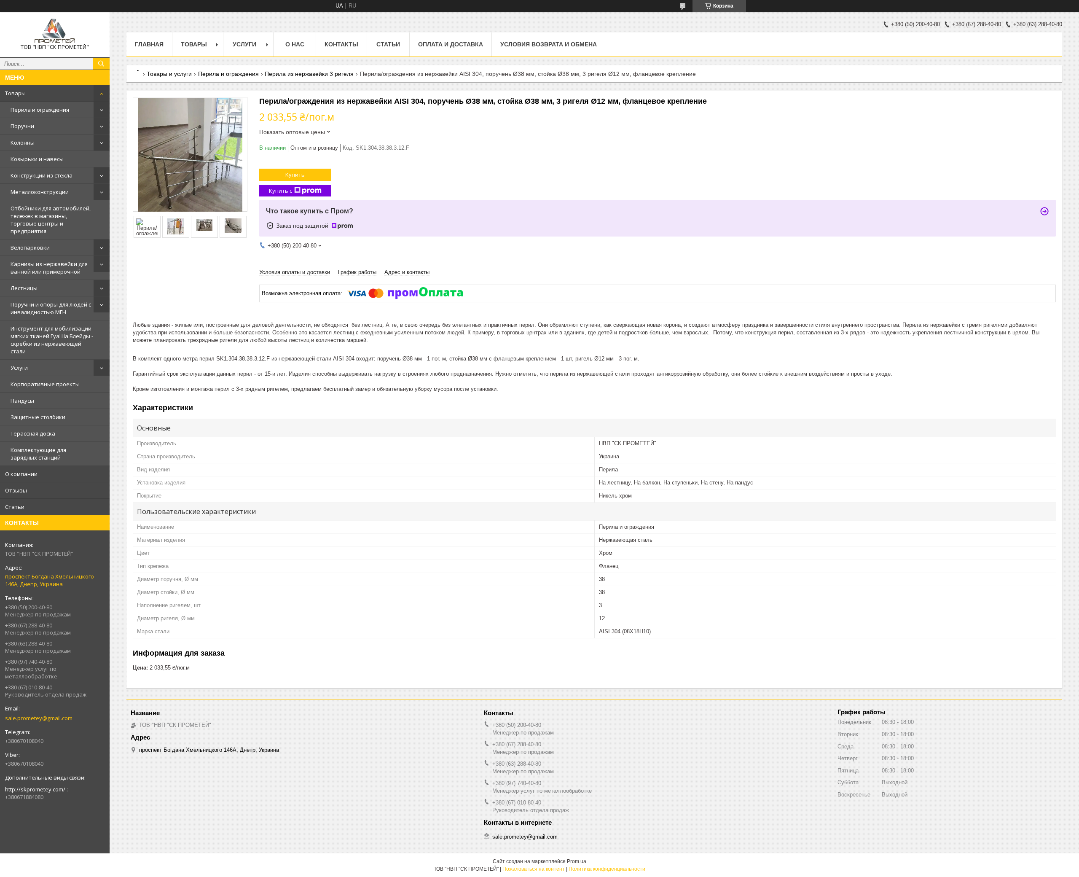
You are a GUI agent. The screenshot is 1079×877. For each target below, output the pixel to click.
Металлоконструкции (40, 192)
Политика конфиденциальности (607, 869)
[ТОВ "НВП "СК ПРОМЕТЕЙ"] (54, 30)
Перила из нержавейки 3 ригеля (309, 73)
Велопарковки (30, 247)
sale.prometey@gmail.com (38, 718)
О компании (21, 474)
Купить (295, 174)
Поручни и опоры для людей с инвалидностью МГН (51, 308)
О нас (294, 44)
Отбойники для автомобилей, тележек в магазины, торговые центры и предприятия (51, 219)
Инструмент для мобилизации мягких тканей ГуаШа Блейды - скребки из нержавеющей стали (52, 340)
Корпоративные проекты (45, 384)
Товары (15, 93)
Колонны (23, 142)
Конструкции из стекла (41, 175)
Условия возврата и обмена (548, 44)
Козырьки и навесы (37, 159)
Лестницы (24, 288)
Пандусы (22, 400)
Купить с (280, 190)
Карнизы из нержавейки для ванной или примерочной (49, 267)
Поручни (22, 126)
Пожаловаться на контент (533, 869)
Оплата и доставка (450, 44)
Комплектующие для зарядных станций (38, 453)
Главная (149, 44)
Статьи (14, 507)
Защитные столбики (38, 417)
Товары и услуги (169, 73)
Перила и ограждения (40, 109)
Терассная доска (33, 433)
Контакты (341, 44)
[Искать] (101, 63)
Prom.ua (576, 861)
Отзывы (16, 490)
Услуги (19, 367)
